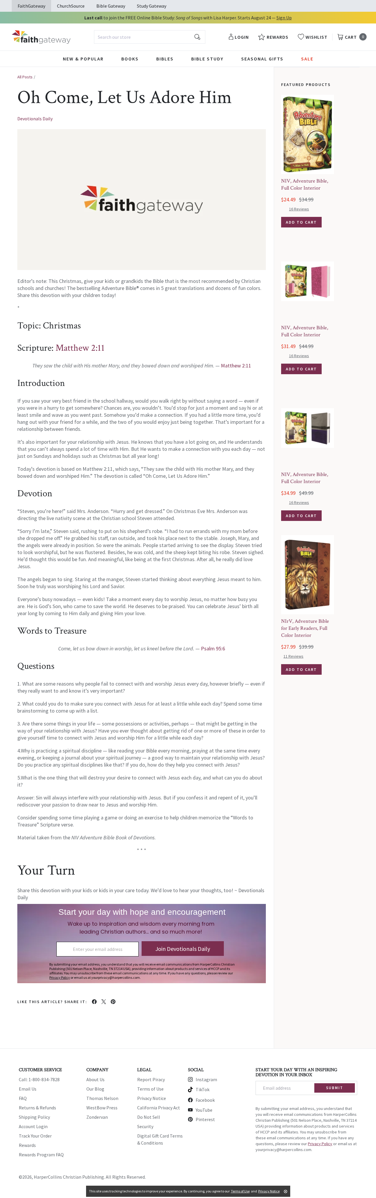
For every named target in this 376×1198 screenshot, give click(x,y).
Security (145, 1126)
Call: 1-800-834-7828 (39, 1079)
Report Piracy (151, 1079)
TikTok (202, 1089)
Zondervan (97, 1117)
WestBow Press (102, 1108)
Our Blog (95, 1089)
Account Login (33, 1126)
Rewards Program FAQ (41, 1154)
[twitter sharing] (103, 1001)
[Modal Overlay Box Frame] (141, 943)
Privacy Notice (151, 1098)
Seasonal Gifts (262, 59)
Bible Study (207, 59)
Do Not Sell (148, 1117)
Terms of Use (150, 1089)
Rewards (27, 1145)
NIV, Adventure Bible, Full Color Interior (304, 184)
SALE (307, 59)
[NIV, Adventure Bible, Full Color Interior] (307, 134)
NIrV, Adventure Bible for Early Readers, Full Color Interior (305, 628)
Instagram (206, 1079)
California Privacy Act (158, 1108)
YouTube (204, 1110)
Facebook (205, 1100)
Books (130, 59)
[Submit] (197, 37)
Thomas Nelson (102, 1098)
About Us (95, 1079)
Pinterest (205, 1119)
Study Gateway (151, 6)
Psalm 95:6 (213, 648)
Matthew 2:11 (80, 348)
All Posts (25, 77)
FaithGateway (31, 6)
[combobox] (149, 37)
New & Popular (83, 59)
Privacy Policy (320, 1143)
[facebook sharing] (94, 1001)
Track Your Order (35, 1136)
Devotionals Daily (35, 119)
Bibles (165, 59)
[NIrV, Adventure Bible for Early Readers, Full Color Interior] (307, 574)
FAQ (23, 1098)
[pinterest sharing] (113, 1001)
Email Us (27, 1089)
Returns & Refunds (37, 1108)
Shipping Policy (34, 1117)
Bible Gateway (110, 6)
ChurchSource (71, 6)
